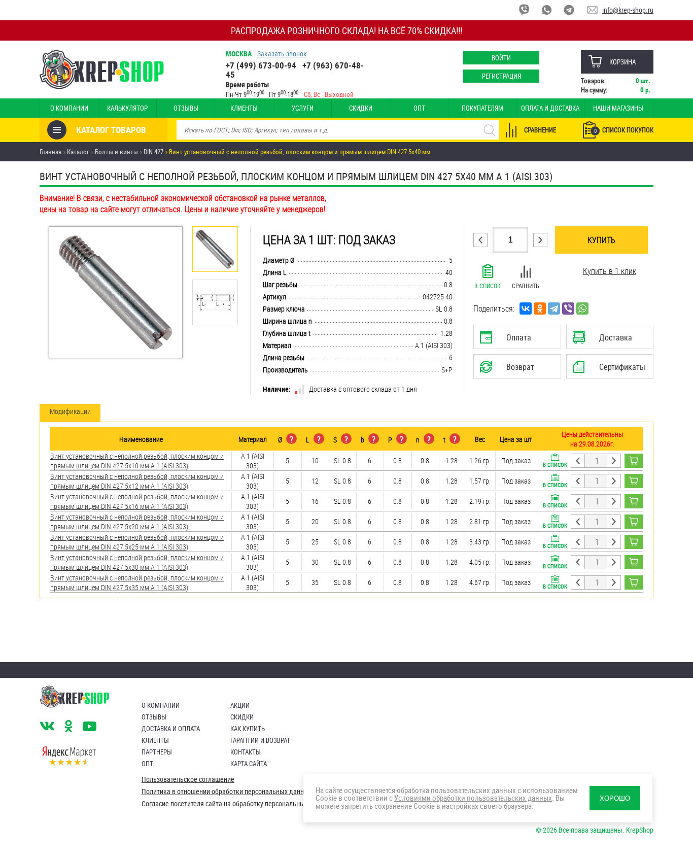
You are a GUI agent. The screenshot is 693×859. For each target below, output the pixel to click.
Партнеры (157, 752)
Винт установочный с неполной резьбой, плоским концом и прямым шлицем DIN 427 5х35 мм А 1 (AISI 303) (137, 582)
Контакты (245, 752)
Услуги (303, 108)
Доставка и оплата (171, 728)
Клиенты (244, 108)
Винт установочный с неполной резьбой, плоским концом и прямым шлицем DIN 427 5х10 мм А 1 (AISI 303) (137, 460)
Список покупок (623, 129)
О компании (69, 108)
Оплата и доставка (550, 108)
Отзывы (186, 108)
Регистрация (501, 76)
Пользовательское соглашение (188, 779)
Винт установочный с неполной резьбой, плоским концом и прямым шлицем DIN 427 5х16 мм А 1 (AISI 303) (137, 501)
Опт (419, 108)
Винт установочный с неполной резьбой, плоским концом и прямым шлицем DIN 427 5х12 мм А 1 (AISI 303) (137, 481)
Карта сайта (248, 763)
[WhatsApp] (582, 308)
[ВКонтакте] (525, 308)
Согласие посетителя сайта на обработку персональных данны (235, 803)
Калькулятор (127, 108)
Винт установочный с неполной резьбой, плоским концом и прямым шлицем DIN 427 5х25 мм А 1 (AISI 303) (137, 542)
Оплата (514, 340)
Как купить (247, 728)
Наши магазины (618, 108)
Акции (240, 705)
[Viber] (568, 308)
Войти (501, 57)
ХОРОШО (615, 798)
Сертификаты (611, 370)
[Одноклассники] (540, 308)
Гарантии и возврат (260, 740)
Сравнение (540, 129)
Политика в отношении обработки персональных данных (227, 791)
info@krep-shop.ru (627, 10)
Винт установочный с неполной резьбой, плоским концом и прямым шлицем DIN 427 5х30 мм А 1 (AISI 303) (137, 562)
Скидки (360, 108)
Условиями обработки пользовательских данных (473, 798)
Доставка (609, 340)
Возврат (509, 370)
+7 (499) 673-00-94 (261, 65)
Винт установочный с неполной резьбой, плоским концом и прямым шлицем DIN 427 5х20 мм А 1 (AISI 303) (137, 521)
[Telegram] (554, 308)
